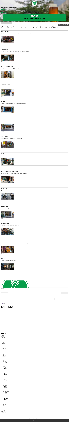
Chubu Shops (4, 348)
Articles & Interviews (9, 7)
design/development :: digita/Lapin (39, 420)
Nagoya (5, 350)
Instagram (61, 24)
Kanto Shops (4, 356)
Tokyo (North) (5, 375)
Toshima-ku (5, 384)
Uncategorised (3, 412)
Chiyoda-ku (5, 369)
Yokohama (5, 363)
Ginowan (4, 404)
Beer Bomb (4, 188)
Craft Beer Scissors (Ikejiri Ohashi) (10, 171)
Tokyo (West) (5, 392)
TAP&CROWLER (4, 49)
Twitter (65, 24)
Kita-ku (5, 381)
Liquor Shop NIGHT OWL (7, 66)
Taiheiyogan (3, 411)
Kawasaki (5, 362)
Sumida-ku (5, 374)
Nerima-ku (5, 394)
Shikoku (36, 18)
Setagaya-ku (2, 183)
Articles (2, 335)
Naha (4, 405)
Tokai (31, 18)
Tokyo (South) (5, 385)
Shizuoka (4, 355)
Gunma (4, 359)
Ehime (4, 409)
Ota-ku (5, 388)
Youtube (59, 24)
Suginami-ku (6, 399)
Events (3, 12)
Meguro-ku (5, 386)
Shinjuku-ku (3, 201)
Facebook (63, 24)
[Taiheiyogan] (34, 3)
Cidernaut (4, 101)
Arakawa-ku (6, 378)
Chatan (4, 403)
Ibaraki (4, 360)
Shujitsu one (4, 136)
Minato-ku (5, 387)
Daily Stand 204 (5, 206)
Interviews (3, 337)
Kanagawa (4, 361)
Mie (3, 354)
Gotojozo (3, 258)
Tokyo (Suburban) (6, 391)
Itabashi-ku (5, 379)
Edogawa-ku (6, 372)
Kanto (26, 18)
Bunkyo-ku (5, 368)
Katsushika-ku (6, 380)
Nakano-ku (2, 166)
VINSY (2, 153)
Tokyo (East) (5, 367)
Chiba (4, 357)
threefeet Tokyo (5, 84)
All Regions (4, 341)
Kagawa (4, 410)
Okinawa (42, 18)
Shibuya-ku (2, 44)
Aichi (3, 349)
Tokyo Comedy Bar (6, 31)
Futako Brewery (5, 223)
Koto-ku (5, 373)
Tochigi (4, 366)
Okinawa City (5, 406)
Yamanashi (4, 400)
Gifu (3, 353)
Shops (3, 10)
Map (2, 338)
